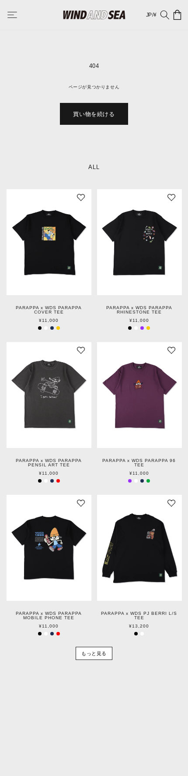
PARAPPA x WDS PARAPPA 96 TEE (139, 463)
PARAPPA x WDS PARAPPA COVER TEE (49, 310)
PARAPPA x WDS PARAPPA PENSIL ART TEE (49, 463)
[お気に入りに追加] (80, 199)
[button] (18, 14)
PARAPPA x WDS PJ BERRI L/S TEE (139, 615)
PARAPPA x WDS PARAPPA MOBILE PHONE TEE (49, 615)
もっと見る (94, 653)
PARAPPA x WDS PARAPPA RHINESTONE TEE (139, 310)
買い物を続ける (94, 114)
